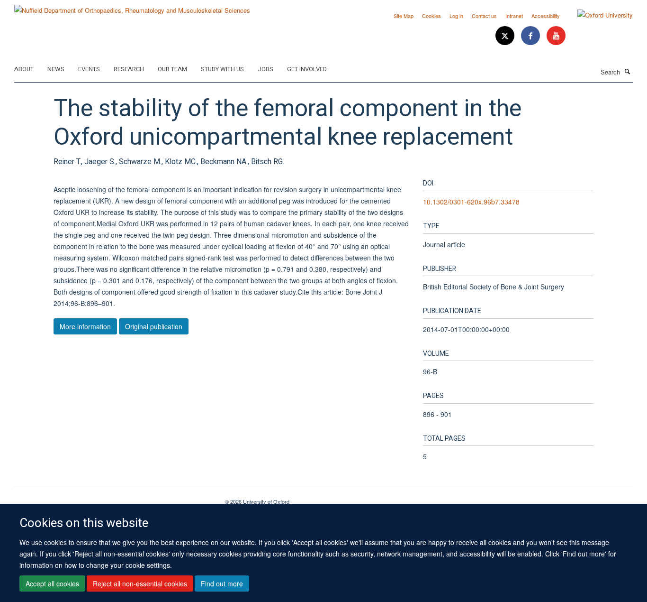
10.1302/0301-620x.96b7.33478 (471, 201)
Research (129, 69)
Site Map (403, 15)
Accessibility (545, 15)
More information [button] (85, 326)
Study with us (222, 69)
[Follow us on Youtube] (556, 35)
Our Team (172, 69)
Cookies (431, 15)
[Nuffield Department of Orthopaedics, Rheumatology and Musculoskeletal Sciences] (132, 6)
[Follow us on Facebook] (531, 35)
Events (89, 69)
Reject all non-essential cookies (140, 583)
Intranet (514, 15)
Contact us (484, 15)
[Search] (627, 71)
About (24, 69)
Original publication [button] (153, 326)
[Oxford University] (598, 15)
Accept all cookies (52, 583)
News (55, 69)
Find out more (222, 583)
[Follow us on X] (505, 35)
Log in (456, 15)
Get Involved (307, 69)
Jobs (265, 69)
